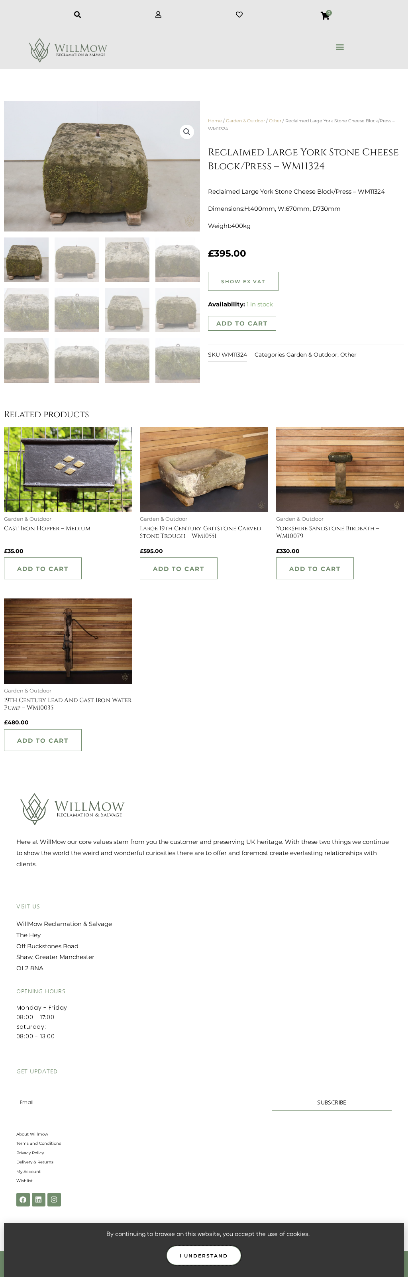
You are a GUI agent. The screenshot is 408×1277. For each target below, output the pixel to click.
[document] (204, 638)
